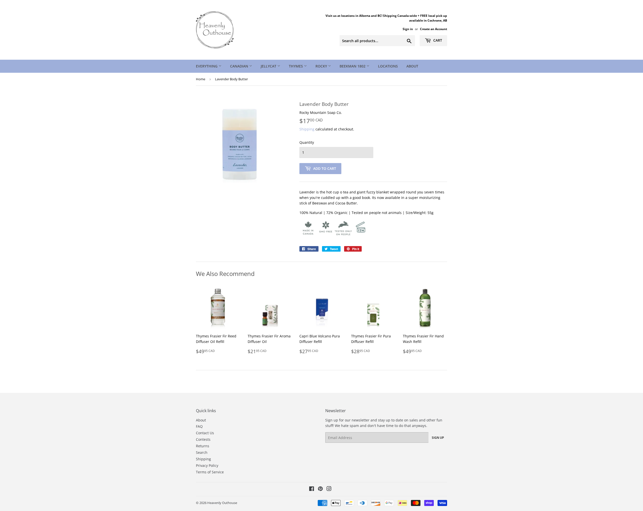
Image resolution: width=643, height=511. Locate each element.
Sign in (408, 29)
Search (201, 452)
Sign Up (438, 437)
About (412, 66)
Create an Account (433, 29)
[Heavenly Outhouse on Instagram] (329, 489)
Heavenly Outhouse (222, 502)
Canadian (239, 66)
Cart (437, 40)
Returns (202, 446)
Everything (207, 66)
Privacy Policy (207, 465)
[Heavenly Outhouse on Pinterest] (320, 489)
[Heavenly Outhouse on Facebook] (311, 489)
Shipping (306, 129)
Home (200, 79)
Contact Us (205, 432)
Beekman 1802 (353, 66)
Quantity (306, 142)
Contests (203, 439)
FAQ (199, 426)
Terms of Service (210, 472)
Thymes (296, 66)
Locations (388, 66)
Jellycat (269, 66)
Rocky (321, 66)
